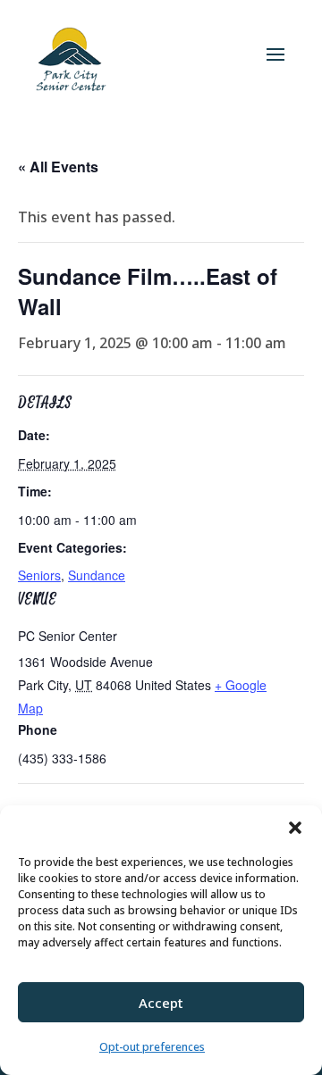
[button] (295, 828)
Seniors (39, 575)
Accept (161, 1003)
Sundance (96, 575)
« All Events (58, 166)
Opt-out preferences (152, 1046)
